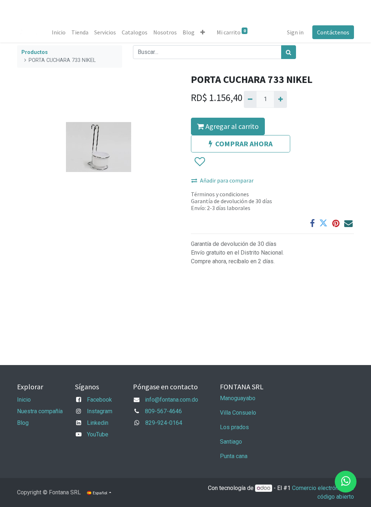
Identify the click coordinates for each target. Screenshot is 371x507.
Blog (23, 422)
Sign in (295, 32)
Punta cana (234, 456)
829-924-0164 (163, 422)
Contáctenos (333, 32)
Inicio (24, 399)
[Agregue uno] (280, 99)
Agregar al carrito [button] (231, 126)
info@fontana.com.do (171, 399)
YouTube (97, 434)
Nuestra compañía (40, 411)
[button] (202, 32)
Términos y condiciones (220, 194)
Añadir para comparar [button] (227, 180)
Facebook (99, 399)
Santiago (231, 441)
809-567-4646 (163, 411)
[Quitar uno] (250, 99)
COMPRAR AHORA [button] (243, 143)
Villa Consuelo (238, 412)
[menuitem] (58, 32)
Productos (34, 52)
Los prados (234, 427)
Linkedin (97, 422)
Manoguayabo (237, 398)
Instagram (99, 411)
